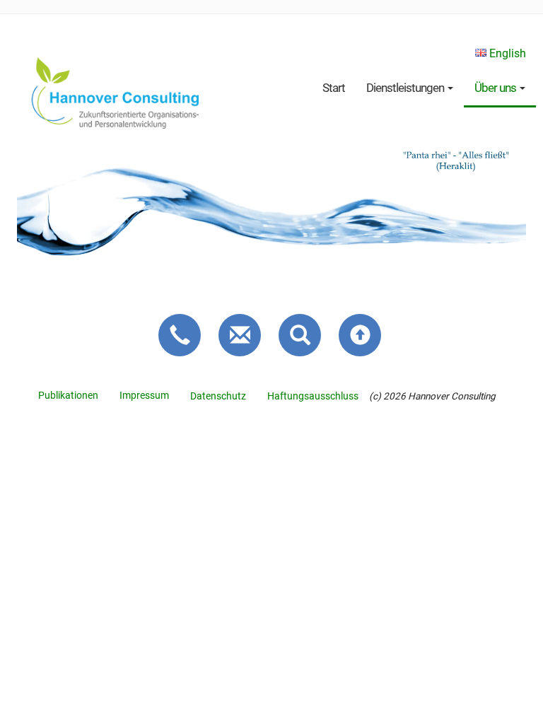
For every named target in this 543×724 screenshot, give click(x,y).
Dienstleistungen (406, 88)
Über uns (496, 88)
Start (333, 88)
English (506, 53)
